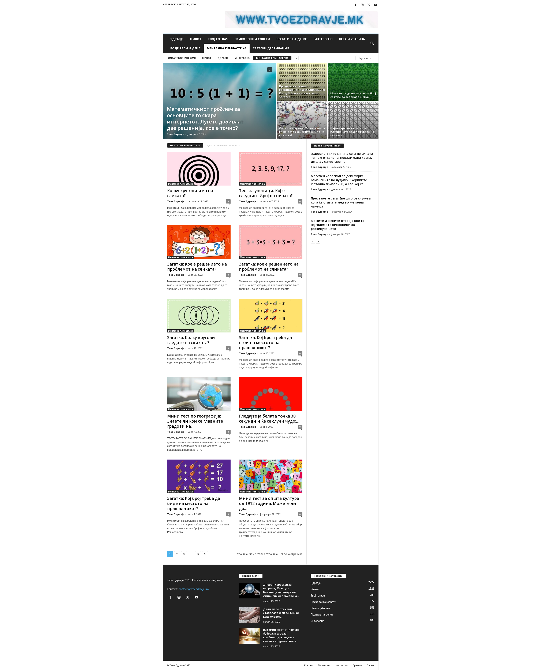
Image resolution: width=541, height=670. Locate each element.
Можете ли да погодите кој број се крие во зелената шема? (353, 95)
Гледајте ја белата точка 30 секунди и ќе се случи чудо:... (269, 418)
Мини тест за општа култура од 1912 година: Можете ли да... (269, 503)
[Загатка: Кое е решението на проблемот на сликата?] (199, 242)
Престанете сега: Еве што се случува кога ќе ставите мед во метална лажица (341, 202)
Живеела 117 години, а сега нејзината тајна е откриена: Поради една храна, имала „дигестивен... (342, 157)
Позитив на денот (292, 39)
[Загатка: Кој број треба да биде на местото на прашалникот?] (199, 476)
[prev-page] (313, 241)
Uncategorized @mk (182, 58)
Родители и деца (185, 48)
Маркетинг (324, 665)
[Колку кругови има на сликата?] (199, 169)
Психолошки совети (252, 39)
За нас (370, 665)
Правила (357, 665)
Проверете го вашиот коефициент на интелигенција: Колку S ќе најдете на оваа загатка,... (302, 91)
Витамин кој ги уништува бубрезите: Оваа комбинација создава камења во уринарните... (281, 635)
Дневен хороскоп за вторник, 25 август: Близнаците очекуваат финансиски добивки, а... (281, 590)
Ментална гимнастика (226, 48)
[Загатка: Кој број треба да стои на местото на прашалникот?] (270, 315)
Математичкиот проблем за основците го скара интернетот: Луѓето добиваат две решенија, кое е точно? (205, 118)
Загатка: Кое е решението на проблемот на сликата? (197, 266)
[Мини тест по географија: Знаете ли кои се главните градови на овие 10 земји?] (199, 394)
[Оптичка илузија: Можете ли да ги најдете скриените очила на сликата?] (302, 120)
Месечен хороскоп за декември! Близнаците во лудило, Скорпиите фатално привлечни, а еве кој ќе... (339, 180)
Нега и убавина (352, 39)
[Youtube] (375, 5)
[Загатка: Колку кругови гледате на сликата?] (199, 315)
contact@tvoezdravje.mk (194, 589)
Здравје (176, 39)
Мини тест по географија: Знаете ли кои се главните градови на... (195, 421)
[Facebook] (355, 5)
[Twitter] (368, 5)
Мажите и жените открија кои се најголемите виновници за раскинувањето (338, 224)
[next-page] (318, 241)
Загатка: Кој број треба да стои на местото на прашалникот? (265, 342)
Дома (209, 145)
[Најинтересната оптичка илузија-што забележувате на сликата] (353, 120)
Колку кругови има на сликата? (190, 193)
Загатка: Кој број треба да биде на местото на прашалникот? (193, 503)
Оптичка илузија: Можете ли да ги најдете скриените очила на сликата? (302, 131)
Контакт (308, 665)
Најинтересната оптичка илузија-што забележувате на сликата (352, 131)
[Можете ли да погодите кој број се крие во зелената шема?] (353, 82)
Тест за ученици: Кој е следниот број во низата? (266, 193)
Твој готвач (218, 39)
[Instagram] (362, 5)
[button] (372, 43)
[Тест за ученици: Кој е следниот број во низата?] (270, 169)
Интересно (323, 39)
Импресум (342, 665)
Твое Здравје (175, 134)
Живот (195, 39)
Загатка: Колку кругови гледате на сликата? (191, 340)
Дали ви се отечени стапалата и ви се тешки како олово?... (281, 612)
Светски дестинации (271, 48)
